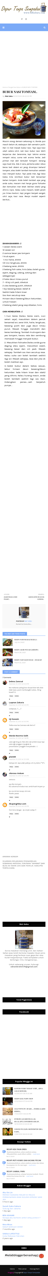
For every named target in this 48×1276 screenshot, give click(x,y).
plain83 (12, 757)
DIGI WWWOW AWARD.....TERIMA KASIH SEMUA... (29, 1110)
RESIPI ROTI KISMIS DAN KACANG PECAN (24, 1160)
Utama (12, 1269)
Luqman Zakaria (16, 702)
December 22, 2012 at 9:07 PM (19, 721)
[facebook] (22, 19)
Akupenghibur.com (17, 804)
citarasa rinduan (16, 773)
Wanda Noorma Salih (18, 736)
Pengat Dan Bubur (14, 87)
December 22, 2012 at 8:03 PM (19, 684)
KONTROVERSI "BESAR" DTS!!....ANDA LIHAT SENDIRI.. (28, 1089)
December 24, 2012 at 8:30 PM (19, 806)
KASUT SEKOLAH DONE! (13, 1227)
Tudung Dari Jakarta (11, 1208)
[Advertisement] (24, 59)
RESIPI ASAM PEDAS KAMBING (26, 650)
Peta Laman (22, 1269)
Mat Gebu (9, 96)
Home (5, 87)
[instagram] (26, 19)
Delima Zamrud (16, 681)
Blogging (11, 1272)
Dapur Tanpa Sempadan (31, 1272)
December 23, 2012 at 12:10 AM (19, 759)
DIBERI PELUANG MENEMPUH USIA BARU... (28, 1130)
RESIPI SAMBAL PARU (16, 1171)
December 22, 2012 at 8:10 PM (19, 705)
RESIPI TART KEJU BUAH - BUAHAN (28, 660)
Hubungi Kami (35, 1269)
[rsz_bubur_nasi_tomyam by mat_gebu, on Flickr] (24, 138)
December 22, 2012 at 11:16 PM (18, 738)
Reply (11, 696)
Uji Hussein (14, 719)
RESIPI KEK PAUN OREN (23, 1099)
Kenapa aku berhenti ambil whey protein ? (21, 1218)
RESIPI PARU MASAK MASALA (25, 639)
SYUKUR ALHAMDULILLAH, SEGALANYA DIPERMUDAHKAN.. (27, 1120)
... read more (36, 1154)
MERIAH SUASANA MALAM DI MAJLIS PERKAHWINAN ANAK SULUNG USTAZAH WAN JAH (22, 1197)
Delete (17, 696)
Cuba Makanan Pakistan (13, 1236)
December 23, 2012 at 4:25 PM (19, 776)
